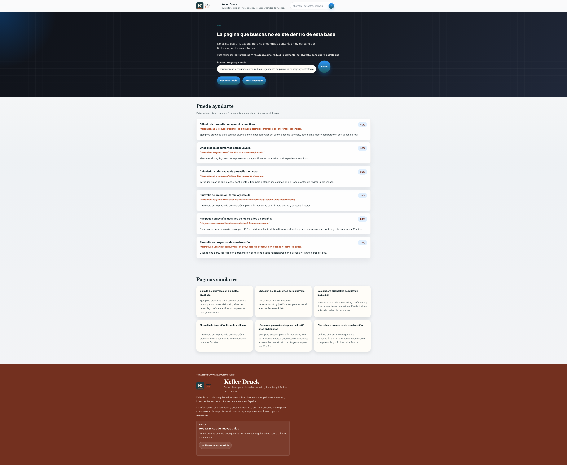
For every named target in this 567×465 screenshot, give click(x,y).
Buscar (324, 66)
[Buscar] (331, 6)
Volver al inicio (228, 80)
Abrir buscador (254, 80)
